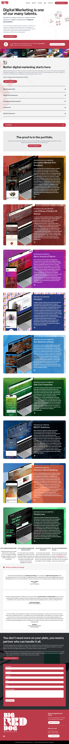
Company (7, 675)
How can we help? (10, 689)
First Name (8, 666)
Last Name (8, 671)
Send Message (10, 700)
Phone (7, 684)
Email (7, 680)
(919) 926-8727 (61, 556)
